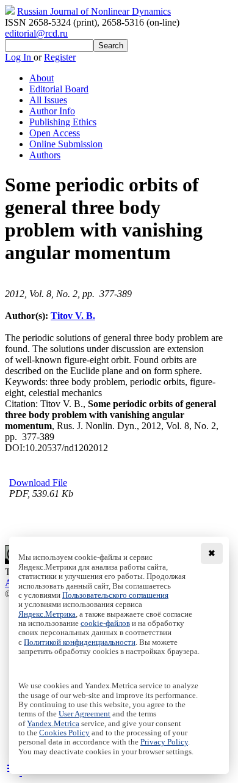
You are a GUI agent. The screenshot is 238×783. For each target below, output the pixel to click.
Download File (38, 482)
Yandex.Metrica (53, 723)
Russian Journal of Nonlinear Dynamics (94, 11)
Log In (19, 57)
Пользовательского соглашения (115, 595)
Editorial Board (58, 89)
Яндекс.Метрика (47, 614)
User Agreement (84, 714)
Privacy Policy (164, 742)
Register (60, 57)
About (41, 78)
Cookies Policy (64, 733)
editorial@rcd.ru (36, 33)
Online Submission (66, 144)
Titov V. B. (73, 316)
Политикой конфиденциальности (79, 642)
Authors (44, 155)
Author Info (52, 111)
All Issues (48, 100)
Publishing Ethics (62, 122)
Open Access (54, 133)
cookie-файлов (105, 623)
